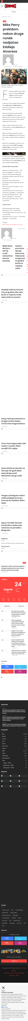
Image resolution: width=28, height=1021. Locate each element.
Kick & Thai (5, 746)
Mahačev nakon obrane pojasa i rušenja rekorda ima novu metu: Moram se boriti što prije (12, 568)
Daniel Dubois (5, 912)
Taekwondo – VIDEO (8, 767)
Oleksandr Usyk (16, 920)
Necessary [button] (4, 1005)
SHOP (17, 975)
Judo (3, 741)
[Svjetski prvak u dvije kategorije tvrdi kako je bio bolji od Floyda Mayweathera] (23, 782)
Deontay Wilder (13, 912)
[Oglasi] (14, 11)
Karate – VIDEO (7, 763)
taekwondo (12, 923)
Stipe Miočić (4, 923)
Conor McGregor (19, 910)
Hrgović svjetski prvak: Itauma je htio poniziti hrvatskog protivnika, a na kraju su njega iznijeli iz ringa (18, 643)
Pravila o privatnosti (19, 973)
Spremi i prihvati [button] (5, 1018)
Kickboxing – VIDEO (8, 765)
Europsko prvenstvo (6, 915)
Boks (3, 734)
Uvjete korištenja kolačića (12, 1002)
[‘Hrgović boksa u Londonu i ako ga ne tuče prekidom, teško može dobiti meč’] (6, 653)
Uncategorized (5, 758)
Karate (3, 743)
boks (12, 910)
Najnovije (21, 606)
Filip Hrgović (15, 915)
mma (10, 920)
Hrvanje (4, 738)
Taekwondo (5, 755)
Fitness (4, 736)
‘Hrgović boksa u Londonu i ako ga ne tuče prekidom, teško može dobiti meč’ (18, 652)
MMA (4, 21)
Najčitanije (7, 606)
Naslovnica (6, 973)
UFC (25, 923)
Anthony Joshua (5, 910)
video (3, 925)
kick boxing (4, 920)
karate (19, 917)
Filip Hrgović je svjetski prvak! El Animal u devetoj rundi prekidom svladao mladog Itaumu (18, 613)
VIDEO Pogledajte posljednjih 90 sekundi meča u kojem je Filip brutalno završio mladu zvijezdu (18, 623)
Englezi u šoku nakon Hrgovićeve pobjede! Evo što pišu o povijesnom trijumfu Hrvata (18, 633)
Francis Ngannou (5, 917)
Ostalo (3, 753)
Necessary (5, 1007)
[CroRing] (10, 6)
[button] (14, 557)
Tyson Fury (19, 923)
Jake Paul (14, 917)
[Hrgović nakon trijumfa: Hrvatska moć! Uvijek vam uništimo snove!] (5, 782)
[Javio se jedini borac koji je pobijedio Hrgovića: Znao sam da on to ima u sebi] (14, 782)
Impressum (12, 975)
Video (3, 760)
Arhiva (11, 973)
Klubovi (4, 748)
